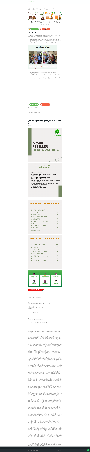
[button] (88, 450)
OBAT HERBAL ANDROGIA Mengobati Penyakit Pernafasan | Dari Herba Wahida (32, 22)
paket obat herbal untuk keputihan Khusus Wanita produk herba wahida (49, 22)
